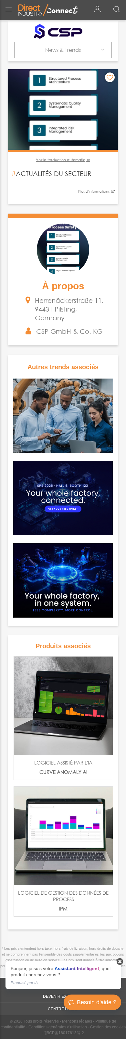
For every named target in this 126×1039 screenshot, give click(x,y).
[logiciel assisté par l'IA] (63, 706)
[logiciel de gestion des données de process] (63, 836)
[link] (63, 975)
